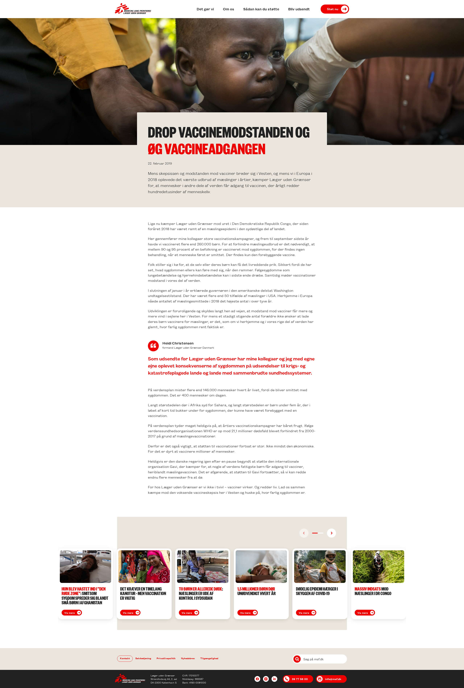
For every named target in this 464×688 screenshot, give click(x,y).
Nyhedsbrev (188, 658)
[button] (331, 533)
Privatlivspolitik (166, 658)
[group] (85, 583)
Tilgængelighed (209, 658)
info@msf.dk (333, 679)
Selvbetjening (143, 658)
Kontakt (125, 658)
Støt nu (332, 9)
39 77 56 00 (300, 679)
